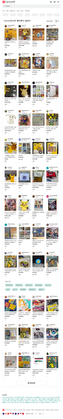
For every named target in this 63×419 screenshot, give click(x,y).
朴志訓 (7, 397)
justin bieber (11, 402)
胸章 (26, 400)
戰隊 (23, 397)
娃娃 (56, 399)
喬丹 (4, 400)
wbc (25, 399)
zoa (39, 402)
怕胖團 (43, 399)
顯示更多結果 (31, 383)
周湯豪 (21, 399)
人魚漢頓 (52, 402)
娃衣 (12, 400)
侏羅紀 (29, 399)
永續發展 (28, 409)
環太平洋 (17, 402)
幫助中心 (15, 409)
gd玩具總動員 (36, 397)
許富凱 (33, 400)
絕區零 (12, 399)
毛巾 (3, 397)
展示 (59, 399)
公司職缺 (32, 409)
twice (37, 400)
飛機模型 (27, 402)
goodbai (53, 397)
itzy (29, 400)
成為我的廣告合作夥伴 (40, 409)
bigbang (22, 402)
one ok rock (47, 397)
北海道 (8, 400)
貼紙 (36, 402)
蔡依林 (41, 400)
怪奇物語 (47, 402)
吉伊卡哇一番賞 (6, 399)
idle (23, 400)
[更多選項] (5, 49)
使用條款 (47, 409)
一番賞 (26, 397)
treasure (46, 400)
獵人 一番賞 (38, 399)
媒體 (24, 409)
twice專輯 (19, 400)
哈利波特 (51, 400)
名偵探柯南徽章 (50, 399)
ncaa (42, 397)
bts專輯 (17, 399)
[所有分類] (51, 2)
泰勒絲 (42, 402)
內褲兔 (30, 397)
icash (33, 399)
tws (57, 402)
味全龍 (32, 402)
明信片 (11, 397)
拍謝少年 (56, 400)
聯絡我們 (20, 409)
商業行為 (57, 409)
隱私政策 (52, 409)
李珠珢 (58, 397)
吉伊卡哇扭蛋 (17, 397)
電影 (15, 400)
